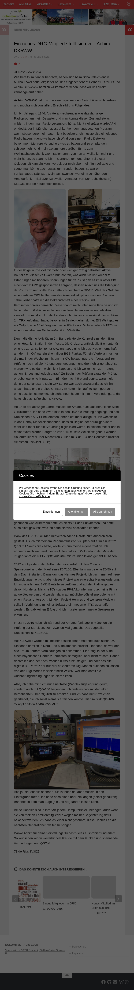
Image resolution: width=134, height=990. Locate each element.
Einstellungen (51, 511)
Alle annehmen (102, 511)
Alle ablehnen (76, 511)
